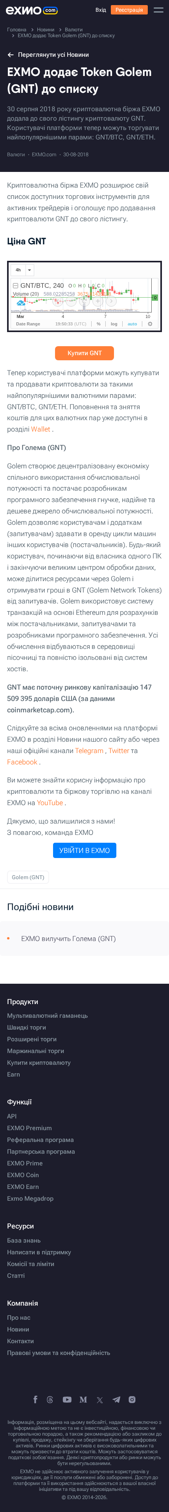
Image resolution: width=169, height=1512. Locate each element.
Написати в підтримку (39, 1252)
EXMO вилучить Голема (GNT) (68, 938)
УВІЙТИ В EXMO (84, 850)
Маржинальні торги (35, 1051)
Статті (16, 1276)
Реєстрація (129, 10)
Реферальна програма (40, 1140)
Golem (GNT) (28, 877)
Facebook (22, 762)
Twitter (118, 750)
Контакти (20, 1341)
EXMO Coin (23, 1175)
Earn (13, 1074)
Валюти (16, 154)
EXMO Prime (25, 1163)
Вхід (101, 10)
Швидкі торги (26, 1027)
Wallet (40, 429)
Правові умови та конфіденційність (58, 1353)
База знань (23, 1240)
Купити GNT (85, 353)
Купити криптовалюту (39, 1063)
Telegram (89, 750)
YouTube (50, 802)
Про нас (18, 1318)
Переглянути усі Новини (53, 54)
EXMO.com (44, 154)
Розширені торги (32, 1039)
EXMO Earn (23, 1187)
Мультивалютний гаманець (47, 1016)
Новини (18, 1329)
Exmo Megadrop (30, 1199)
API (12, 1116)
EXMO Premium (29, 1128)
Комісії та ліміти (30, 1264)
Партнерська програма (41, 1152)
